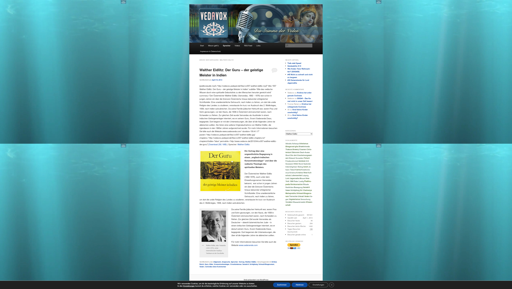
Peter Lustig (299, 181)
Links (258, 45)
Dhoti (287, 155)
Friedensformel (291, 161)
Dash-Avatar (305, 152)
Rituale (306, 184)
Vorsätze (289, 202)
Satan (287, 190)
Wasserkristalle (299, 202)
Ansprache (226, 262)
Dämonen (296, 152)
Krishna (292, 172)
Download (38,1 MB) (218, 144)
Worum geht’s (213, 45)
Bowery (296, 149)
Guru (206, 264)
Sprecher (226, 45)
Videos (237, 45)
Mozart (302, 178)
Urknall (301, 196)
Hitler (211, 264)
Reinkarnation (296, 184)
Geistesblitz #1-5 (294, 66)
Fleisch (307, 158)
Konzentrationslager (222, 264)
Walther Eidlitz (243, 144)
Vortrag (241, 262)
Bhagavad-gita (291, 146)
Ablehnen (300, 285)
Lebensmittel (296, 175)
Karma (298, 169)
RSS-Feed (248, 45)
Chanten (302, 149)
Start (202, 45)
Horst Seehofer (305, 163)
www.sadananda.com (248, 245)
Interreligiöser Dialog (294, 166)
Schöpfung (254, 264)
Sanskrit (245, 264)
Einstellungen (318, 285)
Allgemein (217, 262)
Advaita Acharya (292, 143)
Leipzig (305, 175)
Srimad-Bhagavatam (266, 264)
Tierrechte (293, 196)
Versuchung (305, 199)
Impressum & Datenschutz (210, 51)
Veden (201, 266)
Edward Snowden (296, 158)
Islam (305, 166)
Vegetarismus (294, 199)
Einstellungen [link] (189, 286)
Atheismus (303, 143)
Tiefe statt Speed (294, 63)
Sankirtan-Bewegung (294, 187)
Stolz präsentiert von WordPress (256, 279)
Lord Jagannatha (292, 178)
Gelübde (301, 161)
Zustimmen (282, 285)
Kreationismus (236, 264)
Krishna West (301, 172)
